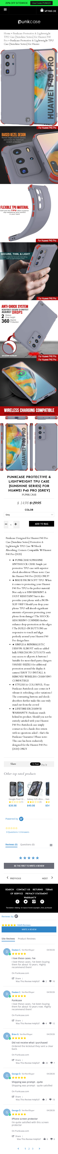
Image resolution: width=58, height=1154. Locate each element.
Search (9, 890)
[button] (18, 978)
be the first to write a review (29, 865)
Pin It (44, 764)
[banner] (29, 22)
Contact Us (23, 890)
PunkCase (29, 494)
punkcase (48, 908)
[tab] (11, 845)
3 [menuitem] (32, 1148)
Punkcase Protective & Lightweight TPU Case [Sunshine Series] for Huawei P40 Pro (27, 37)
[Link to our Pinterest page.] (41, 902)
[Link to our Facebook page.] (16, 902)
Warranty (30, 898)
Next (45, 879)
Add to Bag (41, 524)
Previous (15, 879)
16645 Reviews (24, 925)
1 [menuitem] (25, 1148)
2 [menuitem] (29, 1148)
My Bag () (50, 11)
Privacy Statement (36, 894)
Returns (38, 890)
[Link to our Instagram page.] (33, 902)
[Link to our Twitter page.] (25, 902)
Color (29, 510)
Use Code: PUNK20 (41, 3)
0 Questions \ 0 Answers (17, 832)
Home (7, 33)
